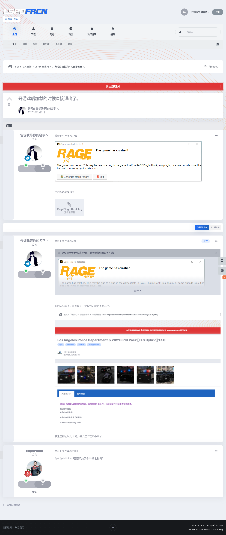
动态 (52, 34)
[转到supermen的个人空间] (34, 469)
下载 (33, 34)
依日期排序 (215, 228)
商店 (71, 34)
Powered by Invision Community (206, 529)
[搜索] (180, 32)
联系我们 (19, 527)
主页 (14, 34)
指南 (35, 44)
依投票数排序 (202, 228)
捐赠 (113, 34)
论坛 (14, 44)
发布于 (66, 135)
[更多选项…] (217, 136)
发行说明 (91, 34)
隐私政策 (7, 527)
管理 (70, 44)
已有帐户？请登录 (199, 12)
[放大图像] (128, 161)
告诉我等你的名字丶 (47, 108)
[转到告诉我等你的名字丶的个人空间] (22, 110)
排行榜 (46, 44)
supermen (34, 451)
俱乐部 (58, 44)
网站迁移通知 (113, 86)
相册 (25, 44)
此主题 (213, 32)
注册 (218, 12)
